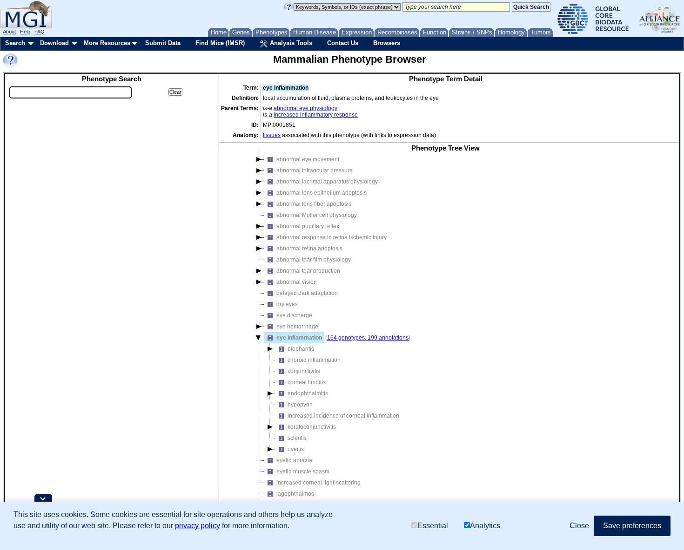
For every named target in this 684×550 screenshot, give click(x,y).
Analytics (485, 526)
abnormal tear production (308, 271)
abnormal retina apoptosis (309, 248)
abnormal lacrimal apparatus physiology (327, 181)
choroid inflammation (314, 360)
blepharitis (301, 349)
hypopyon (300, 404)
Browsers (386, 42)
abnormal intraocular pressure (314, 170)
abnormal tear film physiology (313, 259)
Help (25, 31)
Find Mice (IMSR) (220, 42)
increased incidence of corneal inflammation (343, 415)
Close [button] (579, 526)
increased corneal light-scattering (318, 482)
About (9, 31)
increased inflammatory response (316, 114)
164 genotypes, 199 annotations (368, 337)
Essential (432, 526)
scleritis (297, 438)
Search (15, 42)
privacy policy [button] (197, 526)
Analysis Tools (290, 42)
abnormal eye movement (307, 159)
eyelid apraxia (294, 460)
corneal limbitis (307, 382)
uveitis (296, 449)
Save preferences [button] (632, 526)
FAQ (39, 31)
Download (54, 42)
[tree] (445, 337)
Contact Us (342, 42)
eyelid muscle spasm (302, 471)
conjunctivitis (304, 371)
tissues (272, 135)
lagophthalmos (295, 494)
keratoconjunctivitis (312, 427)
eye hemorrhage (297, 326)
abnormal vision (296, 282)
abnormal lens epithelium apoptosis (321, 193)
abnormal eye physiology (305, 108)
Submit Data (163, 42)
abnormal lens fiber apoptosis (313, 204)
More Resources (107, 42)
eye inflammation (299, 337)
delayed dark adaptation (307, 293)
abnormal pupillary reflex (307, 226)
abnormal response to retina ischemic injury (331, 237)
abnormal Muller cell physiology (316, 215)
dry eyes (287, 304)
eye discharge (294, 315)
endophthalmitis (308, 393)
